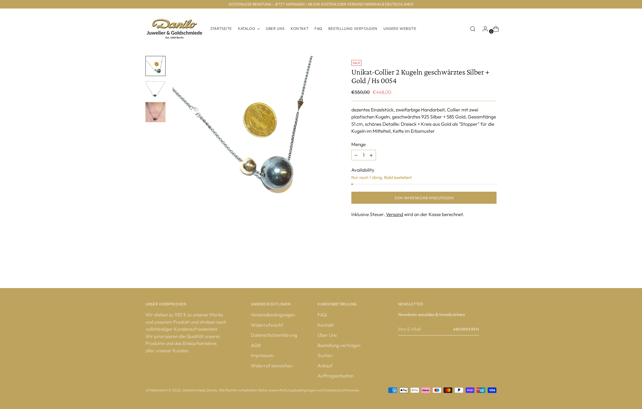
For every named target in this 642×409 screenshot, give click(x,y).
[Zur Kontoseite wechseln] (483, 29)
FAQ (322, 315)
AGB (256, 345)
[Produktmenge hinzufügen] (356, 155)
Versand (394, 214)
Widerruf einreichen (271, 366)
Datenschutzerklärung (274, 335)
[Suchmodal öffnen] (473, 29)
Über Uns (327, 335)
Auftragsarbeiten (335, 376)
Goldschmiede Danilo (199, 390)
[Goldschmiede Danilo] (174, 29)
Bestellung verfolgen (338, 345)
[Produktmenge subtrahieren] (371, 155)
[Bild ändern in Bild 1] (155, 66)
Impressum (262, 355)
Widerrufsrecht (267, 325)
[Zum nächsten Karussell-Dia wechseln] (492, 260)
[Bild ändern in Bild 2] (155, 89)
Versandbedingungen (273, 315)
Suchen (325, 355)
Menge (358, 144)
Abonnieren (466, 329)
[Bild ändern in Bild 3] (155, 112)
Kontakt (325, 325)
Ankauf (325, 366)
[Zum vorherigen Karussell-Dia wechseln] (480, 260)
